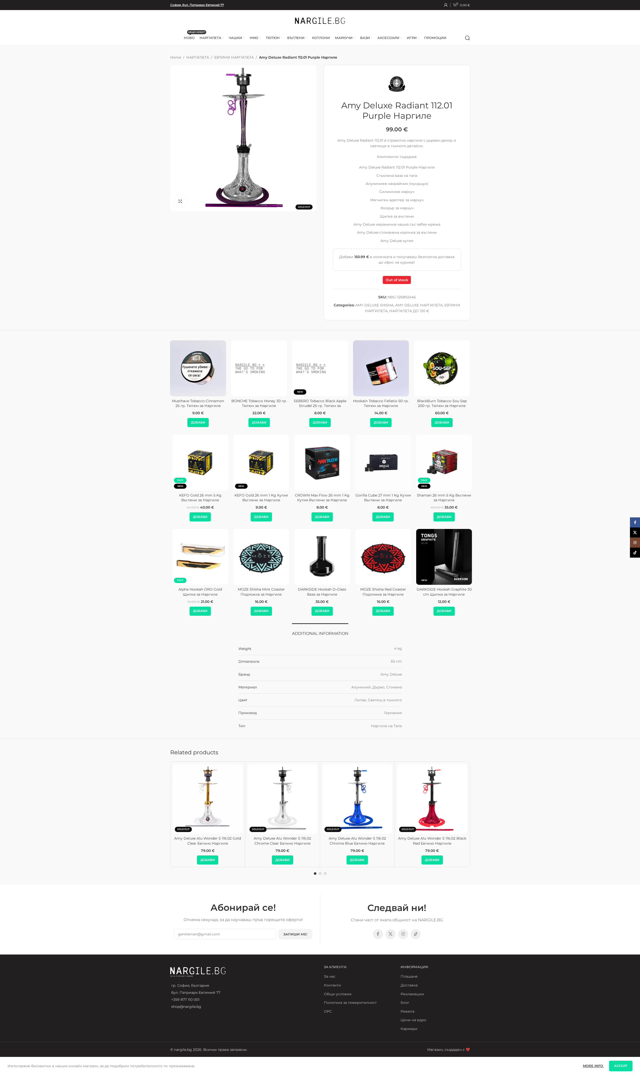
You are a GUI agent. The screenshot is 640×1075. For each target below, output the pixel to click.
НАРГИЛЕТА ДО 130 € (409, 311)
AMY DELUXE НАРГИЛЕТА (419, 305)
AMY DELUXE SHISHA (374, 305)
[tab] (320, 631)
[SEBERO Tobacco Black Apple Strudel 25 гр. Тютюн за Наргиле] (286, 368)
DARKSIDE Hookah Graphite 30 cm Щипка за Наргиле (442, 592)
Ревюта (407, 1011)
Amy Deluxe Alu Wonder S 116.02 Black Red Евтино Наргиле (432, 841)
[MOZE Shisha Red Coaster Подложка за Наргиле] (381, 557)
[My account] (446, 5)
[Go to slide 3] (325, 873)
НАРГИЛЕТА (197, 57)
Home (175, 57)
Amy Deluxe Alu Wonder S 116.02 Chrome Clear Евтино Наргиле (282, 841)
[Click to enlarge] (180, 201)
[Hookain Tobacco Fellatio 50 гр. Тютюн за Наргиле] (346, 368)
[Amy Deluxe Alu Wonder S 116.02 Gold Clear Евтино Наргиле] (208, 799)
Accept (620, 1066)
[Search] (467, 38)
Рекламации (412, 994)
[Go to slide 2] (320, 873)
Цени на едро (413, 1020)
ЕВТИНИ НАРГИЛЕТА (234, 57)
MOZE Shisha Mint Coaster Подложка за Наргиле (259, 592)
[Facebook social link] (378, 934)
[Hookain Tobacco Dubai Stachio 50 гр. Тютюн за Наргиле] (468, 368)
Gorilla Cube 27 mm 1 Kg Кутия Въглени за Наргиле (381, 498)
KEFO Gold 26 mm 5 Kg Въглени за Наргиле (198, 498)
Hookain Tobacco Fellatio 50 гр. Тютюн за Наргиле (346, 403)
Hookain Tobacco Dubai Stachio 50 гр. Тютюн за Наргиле (468, 406)
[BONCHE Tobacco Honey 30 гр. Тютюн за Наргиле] (224, 368)
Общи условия (337, 994)
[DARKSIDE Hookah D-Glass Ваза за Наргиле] (320, 557)
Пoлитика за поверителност (350, 1002)
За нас (329, 976)
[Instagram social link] (403, 934)
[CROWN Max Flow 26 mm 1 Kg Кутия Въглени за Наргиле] (320, 462)
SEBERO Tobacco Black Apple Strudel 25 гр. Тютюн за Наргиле (286, 406)
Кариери (409, 1028)
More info (593, 1066)
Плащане (409, 976)
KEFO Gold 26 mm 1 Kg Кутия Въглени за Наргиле (259, 498)
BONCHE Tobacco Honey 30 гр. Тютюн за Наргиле (224, 403)
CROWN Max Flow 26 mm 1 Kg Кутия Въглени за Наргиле (320, 498)
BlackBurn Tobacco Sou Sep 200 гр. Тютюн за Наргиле (407, 403)
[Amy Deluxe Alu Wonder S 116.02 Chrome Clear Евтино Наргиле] (282, 799)
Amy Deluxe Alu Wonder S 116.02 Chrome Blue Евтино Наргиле (357, 841)
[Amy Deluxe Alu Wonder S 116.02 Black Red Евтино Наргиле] (432, 799)
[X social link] (391, 934)
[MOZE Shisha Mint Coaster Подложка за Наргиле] (259, 557)
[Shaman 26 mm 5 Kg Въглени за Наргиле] (442, 462)
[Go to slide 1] (315, 873)
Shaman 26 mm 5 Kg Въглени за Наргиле (442, 498)
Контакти (332, 985)
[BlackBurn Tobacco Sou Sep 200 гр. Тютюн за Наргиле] (408, 368)
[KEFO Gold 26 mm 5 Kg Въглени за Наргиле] (198, 462)
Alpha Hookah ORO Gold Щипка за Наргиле (198, 592)
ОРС (328, 1011)
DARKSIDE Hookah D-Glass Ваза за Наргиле (320, 592)
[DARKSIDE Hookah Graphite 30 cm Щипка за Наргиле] (442, 557)
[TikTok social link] (416, 934)
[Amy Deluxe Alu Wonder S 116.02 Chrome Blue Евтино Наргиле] (357, 799)
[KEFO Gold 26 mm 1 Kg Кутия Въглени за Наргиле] (259, 462)
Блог (405, 1002)
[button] (224, 422)
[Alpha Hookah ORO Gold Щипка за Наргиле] (198, 557)
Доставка (409, 985)
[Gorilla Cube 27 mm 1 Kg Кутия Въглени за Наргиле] (381, 462)
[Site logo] (320, 20)
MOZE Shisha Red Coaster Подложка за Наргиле (381, 592)
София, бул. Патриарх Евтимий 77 (197, 5)
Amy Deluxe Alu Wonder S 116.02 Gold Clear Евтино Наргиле (207, 841)
